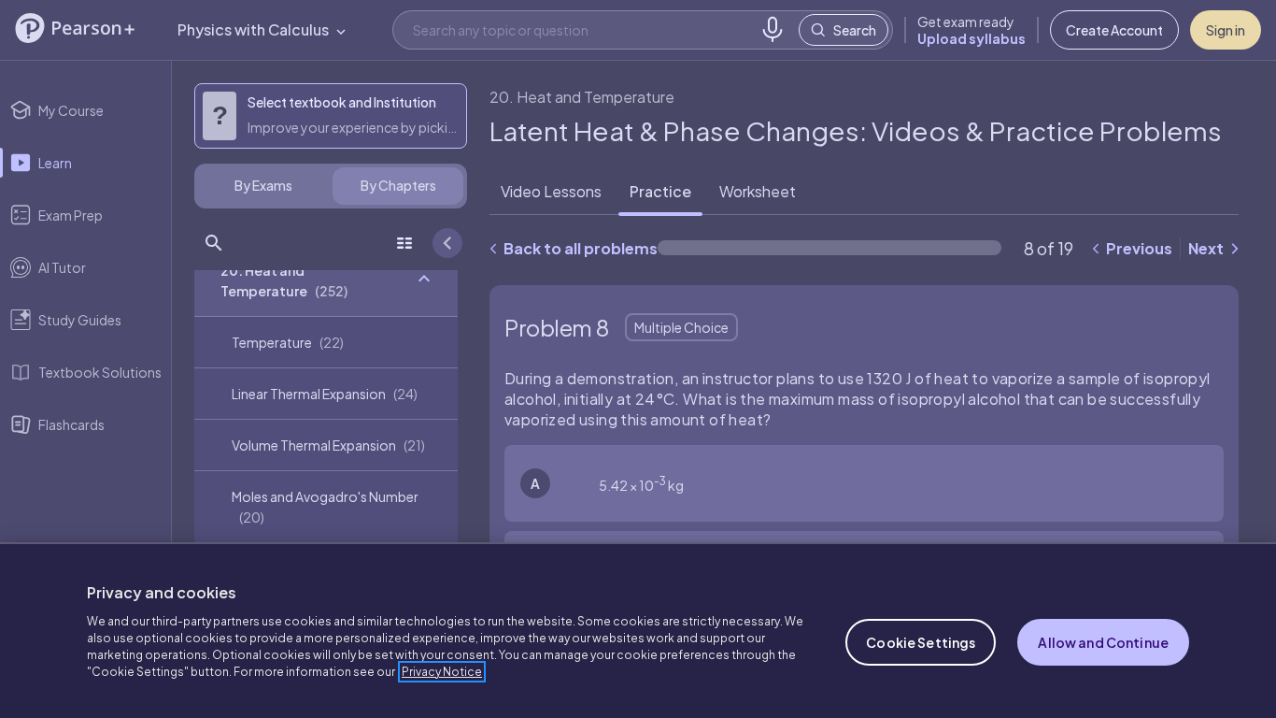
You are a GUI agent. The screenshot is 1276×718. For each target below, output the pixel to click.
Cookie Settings (920, 642)
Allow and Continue (1103, 642)
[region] (638, 630)
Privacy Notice (442, 672)
